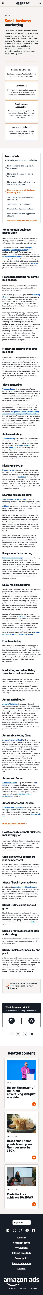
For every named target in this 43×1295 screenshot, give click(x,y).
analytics (34, 263)
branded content (23, 445)
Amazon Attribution (10, 704)
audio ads (12, 448)
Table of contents (12, 156)
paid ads (5, 506)
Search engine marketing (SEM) (14, 499)
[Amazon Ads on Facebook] (33, 1231)
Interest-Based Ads (21, 1253)
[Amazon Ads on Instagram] (20, 1231)
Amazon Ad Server (9, 783)
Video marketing (8, 389)
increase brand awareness (12, 256)
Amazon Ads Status (21, 1263)
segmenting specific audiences (24, 887)
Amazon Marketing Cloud (12, 740)
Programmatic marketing (12, 558)
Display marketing (9, 470)
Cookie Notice (21, 1258)
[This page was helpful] (31, 1020)
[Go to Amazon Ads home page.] (21, 1281)
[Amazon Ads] (21, 3)
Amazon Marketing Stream (12, 807)
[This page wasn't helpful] (11, 1020)
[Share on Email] (32, 1034)
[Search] (40, 3)
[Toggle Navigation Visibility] (2, 3)
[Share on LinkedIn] (25, 1034)
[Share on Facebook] (11, 1034)
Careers (22, 1268)
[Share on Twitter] (18, 1034)
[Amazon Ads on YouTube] (27, 1231)
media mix (22, 477)
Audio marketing (8, 439)
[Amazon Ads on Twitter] (14, 1231)
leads (32, 922)
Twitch (21, 616)
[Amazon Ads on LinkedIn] (8, 1231)
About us (21, 1237)
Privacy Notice (21, 1247)
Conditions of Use (21, 1242)
